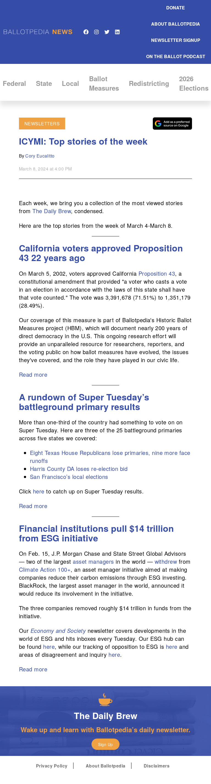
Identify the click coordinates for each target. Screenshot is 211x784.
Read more (33, 374)
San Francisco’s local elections (69, 477)
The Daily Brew (51, 211)
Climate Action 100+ (45, 569)
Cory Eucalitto (40, 156)
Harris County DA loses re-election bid (78, 469)
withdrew (166, 561)
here (39, 491)
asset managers (92, 561)
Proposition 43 (156, 273)
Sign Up (105, 744)
